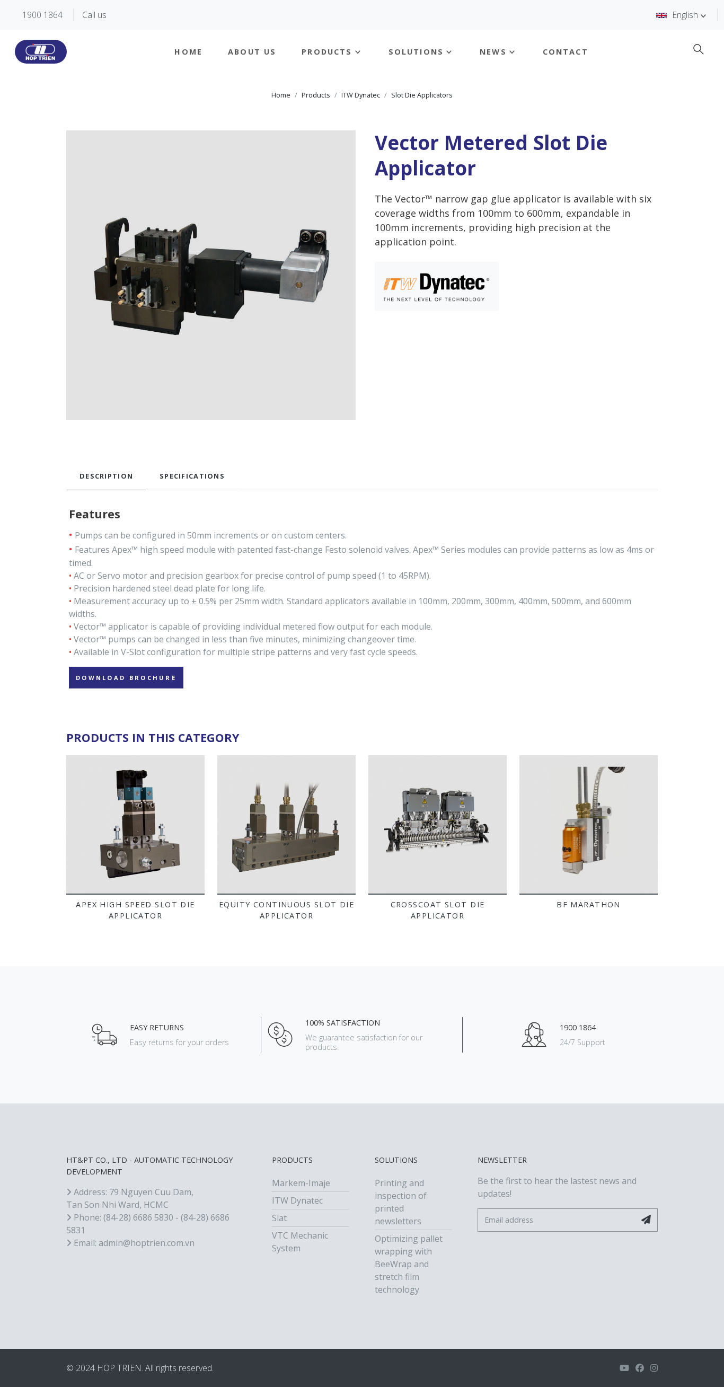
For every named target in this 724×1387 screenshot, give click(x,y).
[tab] (106, 476)
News (493, 52)
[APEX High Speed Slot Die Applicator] (135, 824)
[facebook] (639, 1368)
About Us (252, 52)
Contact (565, 52)
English (685, 15)
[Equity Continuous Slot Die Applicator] (286, 824)
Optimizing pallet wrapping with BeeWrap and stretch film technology (409, 1264)
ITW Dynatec (360, 95)
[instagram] (654, 1368)
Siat (279, 1218)
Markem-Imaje (301, 1183)
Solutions (416, 52)
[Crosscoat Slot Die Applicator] (437, 824)
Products (327, 52)
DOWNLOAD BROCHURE (126, 678)
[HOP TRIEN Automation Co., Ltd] (41, 52)
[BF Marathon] (588, 824)
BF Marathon (589, 904)
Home (188, 52)
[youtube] (624, 1368)
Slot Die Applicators (422, 95)
